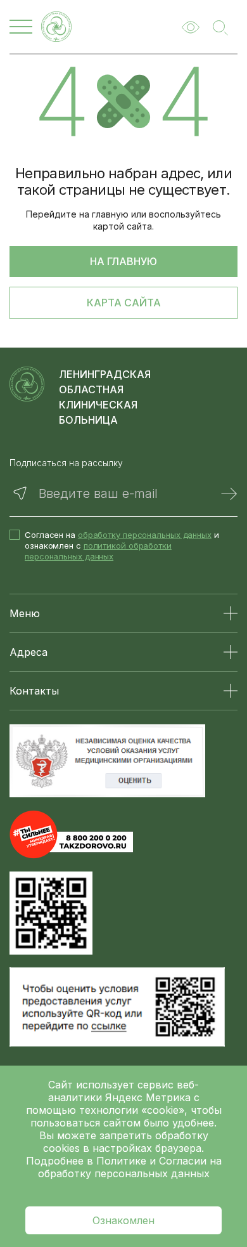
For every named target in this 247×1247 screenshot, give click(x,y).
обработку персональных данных (145, 535)
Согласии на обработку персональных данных (130, 1167)
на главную (123, 261)
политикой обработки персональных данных (98, 550)
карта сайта (124, 302)
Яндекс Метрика (149, 1097)
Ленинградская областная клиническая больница (105, 397)
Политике (121, 1160)
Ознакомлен (123, 1220)
